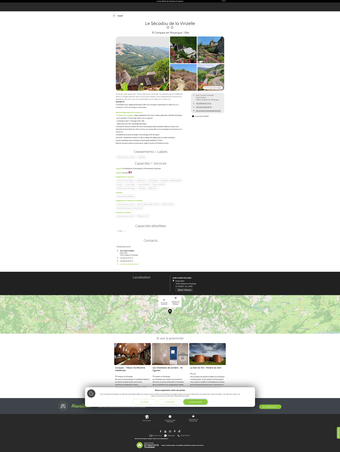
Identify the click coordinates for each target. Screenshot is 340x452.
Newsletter (338, 433)
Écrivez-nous (157, 435)
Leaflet (318, 332)
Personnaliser (170, 402)
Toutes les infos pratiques (170, 420)
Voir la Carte (147, 420)
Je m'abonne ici (269, 406)
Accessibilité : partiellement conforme (186, 445)
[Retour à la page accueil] (114, 15)
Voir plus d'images (214, 88)
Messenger (171, 435)
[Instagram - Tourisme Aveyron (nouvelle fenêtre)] (170, 431)
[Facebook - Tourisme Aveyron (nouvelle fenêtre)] (160, 431)
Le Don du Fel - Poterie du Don (205, 367)
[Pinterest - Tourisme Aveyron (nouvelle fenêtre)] (174, 431)
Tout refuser (144, 402)
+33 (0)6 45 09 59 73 (204, 107)
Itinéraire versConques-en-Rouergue (176, 303)
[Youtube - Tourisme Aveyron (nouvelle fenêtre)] (165, 431)
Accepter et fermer (195, 402)
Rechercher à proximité (164, 303)
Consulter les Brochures (193, 420)
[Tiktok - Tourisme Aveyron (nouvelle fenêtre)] (179, 431)
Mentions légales (170, 445)
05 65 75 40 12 (185, 435)
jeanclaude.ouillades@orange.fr (208, 111)
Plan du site (200, 445)
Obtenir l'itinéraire (185, 290)
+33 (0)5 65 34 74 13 (203, 103)
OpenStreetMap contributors (333, 332)
